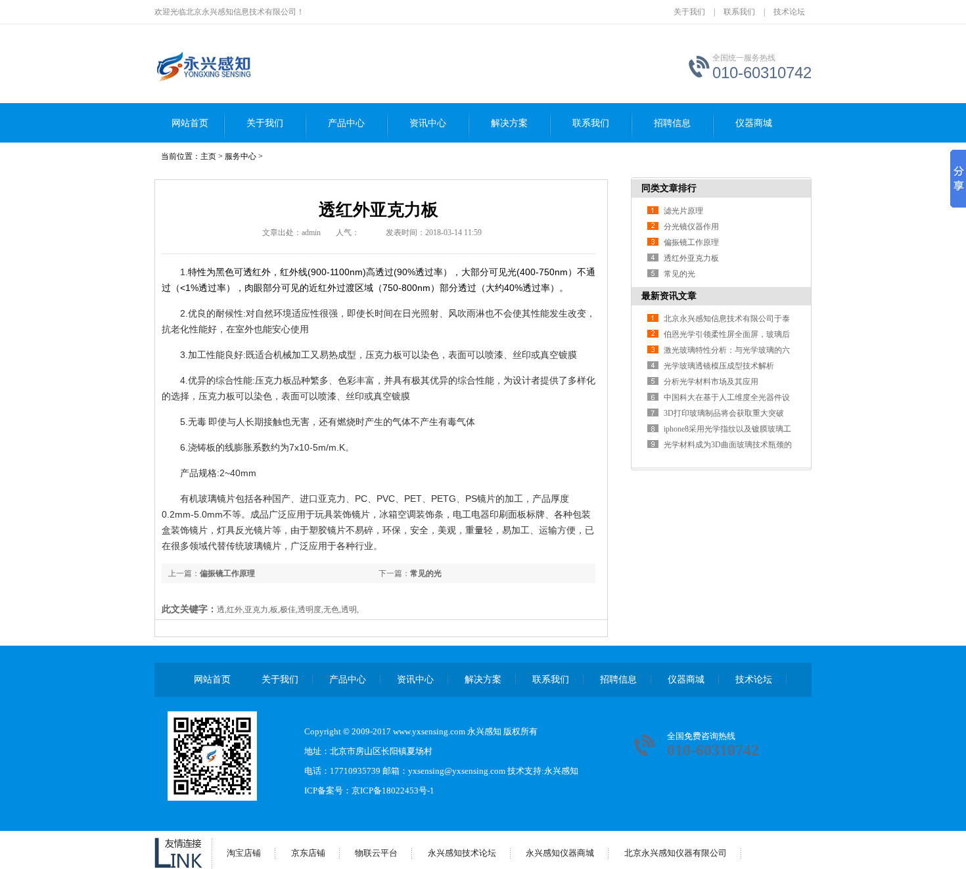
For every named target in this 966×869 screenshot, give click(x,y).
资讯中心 (427, 123)
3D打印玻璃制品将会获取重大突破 (724, 413)
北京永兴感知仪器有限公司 (675, 853)
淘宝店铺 (244, 853)
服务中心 (240, 156)
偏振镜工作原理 (227, 573)
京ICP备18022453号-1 (393, 790)
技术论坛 (789, 11)
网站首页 (190, 123)
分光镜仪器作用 (691, 226)
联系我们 (739, 11)
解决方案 (509, 123)
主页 (208, 156)
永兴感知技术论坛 (462, 853)
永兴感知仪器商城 (560, 853)
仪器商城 (753, 123)
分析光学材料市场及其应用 (711, 381)
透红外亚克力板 (691, 258)
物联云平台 (376, 853)
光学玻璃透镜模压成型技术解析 (719, 365)
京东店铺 (308, 853)
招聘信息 (672, 123)
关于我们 (689, 11)
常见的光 (426, 573)
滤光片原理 (683, 210)
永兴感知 (561, 771)
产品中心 (346, 123)
